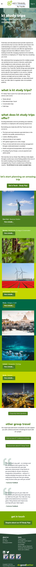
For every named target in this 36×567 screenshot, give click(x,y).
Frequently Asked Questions (18, 413)
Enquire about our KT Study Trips (18, 523)
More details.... (9, 222)
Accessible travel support (24, 541)
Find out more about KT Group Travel (18, 445)
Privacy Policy (21, 542)
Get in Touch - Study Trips (18, 186)
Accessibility (21, 544)
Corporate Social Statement (25, 548)
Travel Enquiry (22, 539)
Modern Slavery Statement (25, 546)
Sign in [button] (33, 4)
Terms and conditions (23, 549)
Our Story (5, 541)
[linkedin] (4, 552)
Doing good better (7, 542)
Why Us (5, 539)
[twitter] (8, 552)
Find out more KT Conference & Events (18, 438)
